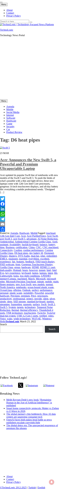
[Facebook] (29, 203)
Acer (23, 236)
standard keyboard (36, 301)
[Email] (29, 224)
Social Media (12, 112)
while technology (22, 318)
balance (43, 244)
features (20, 261)
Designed (49, 253)
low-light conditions (30, 276)
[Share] (29, 229)
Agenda (10, 106)
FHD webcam (7, 264)
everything (33, 258)
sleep (9, 301)
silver (52, 298)
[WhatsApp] (29, 214)
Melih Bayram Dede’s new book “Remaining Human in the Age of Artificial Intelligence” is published (29, 402)
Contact (10, 13)
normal (49, 284)
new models (39, 284)
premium (25, 295)
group (17, 267)
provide (38, 298)
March (31, 278)
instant (42, 270)
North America (7, 287)
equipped (13, 258)
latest (50, 273)
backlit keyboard (30, 244)
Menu (3, 4)
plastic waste (16, 293)
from (17, 264)
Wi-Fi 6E (36, 318)
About (9, 10)
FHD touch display (45, 261)
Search (3, 324)
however (33, 270)
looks (16, 276)
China (32, 247)
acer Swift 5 (19, 238)
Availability (15, 244)
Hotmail (17, 270)
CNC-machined (50, 247)
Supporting (16, 304)
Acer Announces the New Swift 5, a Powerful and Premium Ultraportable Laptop (28, 164)
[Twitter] (29, 198)
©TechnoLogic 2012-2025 (13, 487)
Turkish (32, 487)
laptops (43, 273)
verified (43, 315)
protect (29, 298)
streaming (5, 304)
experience (5, 261)
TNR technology (14, 313)
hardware (26, 267)
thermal (15, 310)
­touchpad (50, 233)
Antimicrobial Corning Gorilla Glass (33, 241)
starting (50, 301)
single (3, 301)
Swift (43, 304)
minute (40, 281)
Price (33, 295)
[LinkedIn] (29, 208)
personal (4, 293)
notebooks (21, 287)
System (12, 307)
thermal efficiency (29, 310)
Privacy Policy (13, 15)
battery (51, 244)
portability (28, 293)
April (54, 241)
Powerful (39, 293)
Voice (3, 318)
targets (20, 307)
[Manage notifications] (51, 482)
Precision (15, 295)
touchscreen (30, 313)
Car (8, 129)
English (41, 487)
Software (10, 118)
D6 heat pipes (21, 253)
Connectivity (6, 250)
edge (42, 256)
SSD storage (19, 301)
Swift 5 (3, 307)
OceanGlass (6, 290)
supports (27, 304)
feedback (29, 261)
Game (9, 123)
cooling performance (33, 250)
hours (25, 270)
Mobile (9, 109)
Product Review (14, 132)
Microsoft (40, 278)
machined (22, 278)
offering (17, 290)
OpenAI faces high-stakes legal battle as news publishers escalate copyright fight (29, 421)
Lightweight (6, 276)
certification (21, 247)
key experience (12, 273)
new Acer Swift (23, 284)
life (55, 273)
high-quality (6, 270)
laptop (35, 273)
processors (42, 295)
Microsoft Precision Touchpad (21, 281)
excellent (44, 258)
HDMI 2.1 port (47, 267)
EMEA (3, 258)
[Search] (31, 22)
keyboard (26, 273)
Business (10, 247)
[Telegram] (29, 219)
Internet (10, 115)
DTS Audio (24, 256)
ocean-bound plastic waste (41, 287)
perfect (35, 290)
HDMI (35, 267)
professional (19, 298)
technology (30, 307)
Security (10, 126)
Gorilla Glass (6, 267)
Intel (49, 270)
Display (4, 256)
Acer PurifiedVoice (36, 236)
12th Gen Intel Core (10, 236)
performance (46, 290)
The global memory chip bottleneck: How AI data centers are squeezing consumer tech (31, 415)
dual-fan (35, 256)
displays (13, 256)
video (50, 315)
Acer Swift (52, 236)
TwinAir (41, 313)
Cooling (18, 250)
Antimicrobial (7, 241)
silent (45, 298)
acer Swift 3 (6, 238)
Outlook (26, 290)
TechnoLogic (6, 30)
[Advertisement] (29, 69)
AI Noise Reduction (48, 238)
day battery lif (36, 253)
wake (9, 318)
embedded (51, 256)
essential (23, 258)
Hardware (11, 120)
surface (36, 304)
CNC (38, 247)
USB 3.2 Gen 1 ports (27, 315)
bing (2, 247)
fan (13, 261)
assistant (4, 244)
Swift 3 (51, 304)
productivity (6, 298)
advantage (31, 238)
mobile (48, 281)
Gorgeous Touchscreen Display (37, 264)
